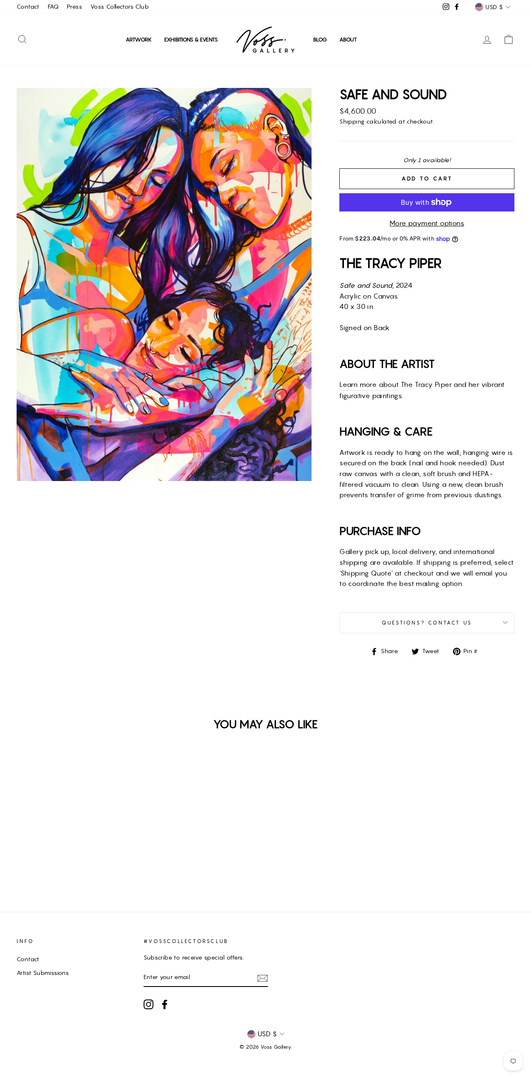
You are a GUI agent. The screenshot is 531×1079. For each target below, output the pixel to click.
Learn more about (369, 384)
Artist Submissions (43, 973)
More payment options (427, 223)
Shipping (351, 121)
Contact (28, 6)
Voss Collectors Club (119, 6)
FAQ (53, 6)
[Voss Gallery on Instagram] (148, 1004)
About (348, 39)
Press (74, 6)
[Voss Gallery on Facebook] (165, 1004)
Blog (320, 39)
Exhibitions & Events (191, 39)
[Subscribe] (262, 977)
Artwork (139, 39)
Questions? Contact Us (427, 623)
